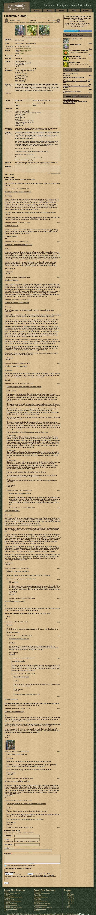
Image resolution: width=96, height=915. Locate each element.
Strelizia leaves (11, 699)
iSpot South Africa (69, 103)
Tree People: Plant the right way (24, 154)
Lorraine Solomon (55, 173)
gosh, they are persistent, (20, 493)
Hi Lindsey (14, 582)
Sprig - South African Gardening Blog (75, 101)
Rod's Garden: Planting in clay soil (25, 160)
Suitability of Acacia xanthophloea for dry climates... (76, 86)
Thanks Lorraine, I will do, (18, 571)
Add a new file (10, 872)
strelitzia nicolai (18, 661)
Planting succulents (9, 899)
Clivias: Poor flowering (70, 73)
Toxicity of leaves (21, 677)
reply (58, 189)
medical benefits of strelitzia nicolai (20, 179)
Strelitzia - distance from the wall (18, 245)
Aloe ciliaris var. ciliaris (41, 905)
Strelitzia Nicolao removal (16, 366)
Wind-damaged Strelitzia (10, 903)
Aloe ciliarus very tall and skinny (42, 903)
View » (90, 75)
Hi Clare (6, 891)
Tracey (13, 299)
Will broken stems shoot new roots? (13, 907)
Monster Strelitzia (12, 511)
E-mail (6, 839)
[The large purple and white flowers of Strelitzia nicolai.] (20, 35)
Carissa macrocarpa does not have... (43, 907)
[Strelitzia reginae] (52, 20)
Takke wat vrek (37, 891)
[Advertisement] (37, 95)
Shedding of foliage (9, 895)
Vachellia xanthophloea (42, 897)
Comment (8, 854)
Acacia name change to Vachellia (73, 77)
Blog (74, 10)
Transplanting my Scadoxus (72, 91)
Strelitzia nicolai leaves (19, 639)
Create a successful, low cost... (13, 901)
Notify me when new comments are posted (20, 866)
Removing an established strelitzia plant (24, 387)
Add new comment (9, 174)
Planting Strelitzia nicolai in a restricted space (26, 804)
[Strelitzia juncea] (13, 20)
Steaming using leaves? (15, 601)
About (49, 10)
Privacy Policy (60, 914)
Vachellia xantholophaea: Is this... (14, 897)
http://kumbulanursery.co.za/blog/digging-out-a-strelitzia (23, 525)
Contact (86, 10)
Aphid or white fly (38, 895)
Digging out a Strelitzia (11, 905)
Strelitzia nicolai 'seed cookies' (18, 192)
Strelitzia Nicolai (11, 226)
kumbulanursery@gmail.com (21, 558)
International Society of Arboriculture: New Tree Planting (31, 151)
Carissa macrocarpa (41, 909)
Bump (9, 625)
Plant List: (69, 895)
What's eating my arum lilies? (13, 893)
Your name (8, 836)
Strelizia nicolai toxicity (14, 712)
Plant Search (70, 894)
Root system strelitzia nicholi (17, 781)
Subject (7, 848)
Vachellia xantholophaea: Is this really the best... (76, 81)
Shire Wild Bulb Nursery (71, 100)
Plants (61, 10)
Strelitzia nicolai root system (17, 303)
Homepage (8, 844)
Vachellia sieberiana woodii (43, 893)
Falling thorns (37, 899)
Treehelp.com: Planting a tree (24, 148)
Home (36, 10)
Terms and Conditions (46, 914)
